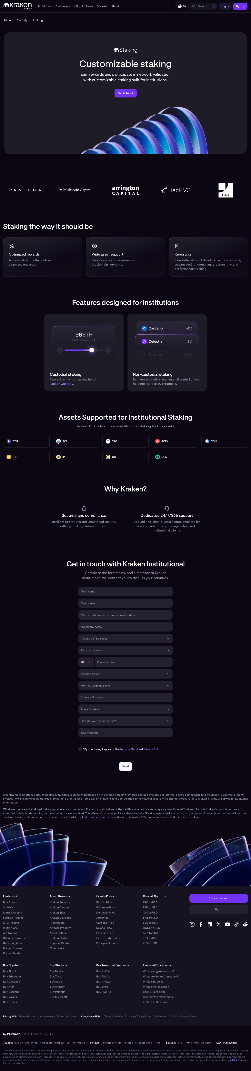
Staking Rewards (14, 938)
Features (10, 896)
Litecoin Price (104, 933)
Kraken (19, 1042)
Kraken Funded (12, 953)
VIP (68, 1042)
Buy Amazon (57, 986)
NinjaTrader (46, 1042)
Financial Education (157, 965)
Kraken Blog (57, 912)
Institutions (10, 928)
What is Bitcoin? (153, 981)
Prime (189, 1042)
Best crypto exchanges (158, 997)
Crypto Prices (106, 896)
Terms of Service (130, 749)
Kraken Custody (61, 384)
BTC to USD (150, 902)
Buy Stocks (58, 965)
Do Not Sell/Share (66, 1016)
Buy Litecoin (10, 1002)
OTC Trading (11, 922)
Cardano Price (105, 922)
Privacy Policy (152, 749)
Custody (206, 1042)
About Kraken (60, 896)
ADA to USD (150, 933)
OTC (196, 1042)
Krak (180, 1042)
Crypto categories (108, 938)
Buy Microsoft (58, 997)
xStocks (128, 1042)
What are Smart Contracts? (160, 976)
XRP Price (102, 917)
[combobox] (123, 638)
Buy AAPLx (103, 981)
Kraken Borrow (12, 948)
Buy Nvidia (56, 971)
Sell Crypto (10, 907)
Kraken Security (60, 902)
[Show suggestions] (168, 639)
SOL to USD (150, 922)
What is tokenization (156, 986)
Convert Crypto (154, 896)
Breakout (59, 1042)
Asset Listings (58, 933)
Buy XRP (8, 986)
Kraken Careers (59, 907)
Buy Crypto (10, 902)
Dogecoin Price (105, 912)
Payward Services (111, 1042)
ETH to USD (150, 907)
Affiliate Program (60, 928)
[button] (45, 6)
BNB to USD (150, 917)
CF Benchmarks (143, 1042)
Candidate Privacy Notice (182, 1016)
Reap (157, 1042)
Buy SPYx (102, 986)
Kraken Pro (31, 1042)
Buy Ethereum (12, 976)
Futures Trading (13, 917)
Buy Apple (56, 981)
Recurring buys (12, 943)
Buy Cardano (11, 992)
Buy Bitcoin (10, 971)
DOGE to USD (151, 928)
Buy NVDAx (103, 971)
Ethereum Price (105, 907)
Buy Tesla (56, 976)
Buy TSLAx (103, 976)
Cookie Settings (46, 1016)
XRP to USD (150, 912)
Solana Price (104, 928)
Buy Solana (10, 997)
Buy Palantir (57, 992)
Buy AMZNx (103, 992)
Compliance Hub (90, 1016)
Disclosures (160, 1016)
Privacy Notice (27, 1016)
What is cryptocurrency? (158, 971)
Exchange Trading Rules (138, 1016)
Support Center (60, 943)
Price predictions (107, 943)
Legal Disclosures (236, 1060)
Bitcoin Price (104, 902)
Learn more (95, 817)
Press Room (57, 922)
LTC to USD (150, 943)
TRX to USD (150, 938)
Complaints (57, 948)
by (12, 1034)
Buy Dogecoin (12, 981)
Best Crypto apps (154, 992)
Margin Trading (12, 912)
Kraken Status (59, 938)
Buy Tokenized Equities (112, 965)
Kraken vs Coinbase (155, 1002)
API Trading (10, 933)
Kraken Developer (61, 917)
